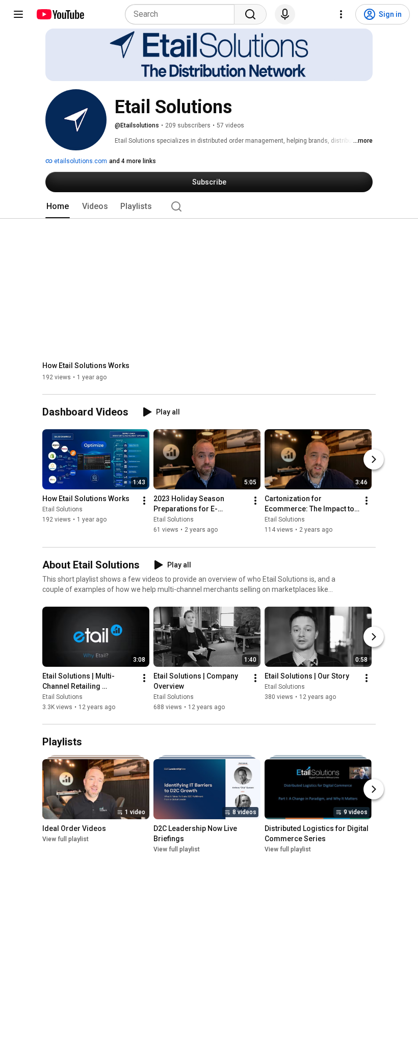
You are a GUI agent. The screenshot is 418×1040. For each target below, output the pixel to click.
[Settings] (341, 14)
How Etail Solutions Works (85, 365)
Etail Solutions (62, 509)
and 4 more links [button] (132, 161)
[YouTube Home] (60, 14)
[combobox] (183, 14)
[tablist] (209, 206)
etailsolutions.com (80, 161)
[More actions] (144, 501)
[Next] (373, 460)
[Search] (250, 14)
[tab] (57, 206)
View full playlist (65, 839)
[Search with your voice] (285, 14)
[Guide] (18, 14)
